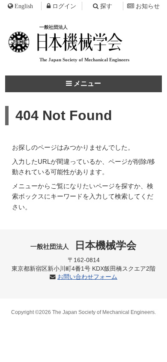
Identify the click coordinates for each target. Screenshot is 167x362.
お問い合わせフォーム (87, 277)
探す (106, 6)
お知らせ (148, 6)
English (24, 6)
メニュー (86, 83)
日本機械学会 (83, 245)
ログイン (64, 6)
